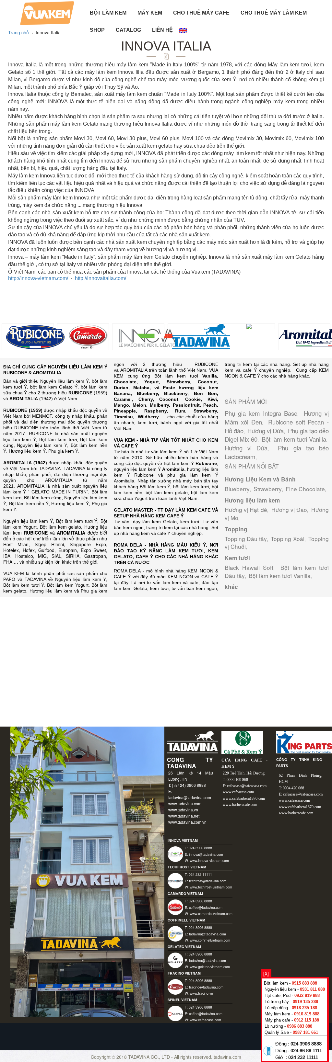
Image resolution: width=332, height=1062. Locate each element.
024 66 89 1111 (306, 1050)
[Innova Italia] (145, 336)
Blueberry (237, 489)
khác (231, 587)
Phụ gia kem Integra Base (261, 413)
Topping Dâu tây (246, 539)
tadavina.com (227, 1057)
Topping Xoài (287, 539)
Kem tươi (237, 558)
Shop (97, 30)
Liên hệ (162, 30)
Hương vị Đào (289, 509)
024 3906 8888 (306, 1043)
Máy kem (149, 13)
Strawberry (268, 489)
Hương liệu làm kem (252, 500)
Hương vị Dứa (246, 448)
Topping (236, 529)
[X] (266, 973)
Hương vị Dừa (265, 430)
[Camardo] (90, 336)
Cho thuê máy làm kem (274, 13)
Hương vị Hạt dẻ (246, 509)
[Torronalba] (249, 325)
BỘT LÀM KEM (108, 13)
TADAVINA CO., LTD (149, 1057)
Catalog (128, 30)
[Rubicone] (35, 336)
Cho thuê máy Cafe (201, 13)
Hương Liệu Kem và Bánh (260, 479)
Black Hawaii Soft (249, 567)
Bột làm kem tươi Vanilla (294, 439)
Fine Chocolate (305, 489)
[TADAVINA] (201, 336)
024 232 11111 (303, 1057)
